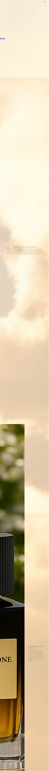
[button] (45, 38)
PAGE (2, 38)
